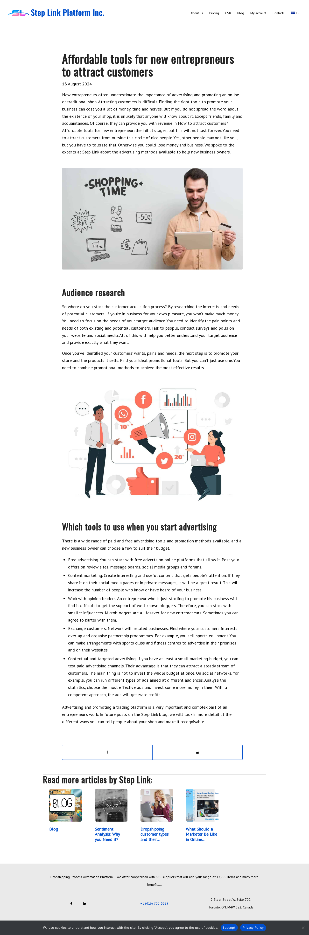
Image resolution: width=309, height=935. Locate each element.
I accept (229, 927)
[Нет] (303, 927)
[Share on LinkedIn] (197, 752)
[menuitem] (196, 13)
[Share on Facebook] (107, 752)
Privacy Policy (253, 927)
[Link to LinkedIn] (84, 903)
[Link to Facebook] (71, 903)
